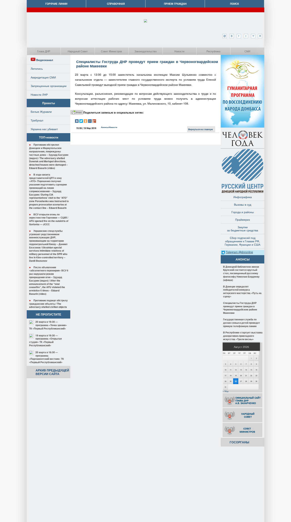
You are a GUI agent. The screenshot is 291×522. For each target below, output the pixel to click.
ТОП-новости (48, 137)
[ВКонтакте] (77, 121)
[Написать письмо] (224, 36)
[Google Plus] (94, 121)
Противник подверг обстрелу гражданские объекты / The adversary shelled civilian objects (48, 304)
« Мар (226, 391)
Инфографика (242, 197)
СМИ (247, 51)
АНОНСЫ (243, 259)
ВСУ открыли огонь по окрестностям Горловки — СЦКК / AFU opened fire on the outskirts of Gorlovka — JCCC (48, 219)
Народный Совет (78, 51)
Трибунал (37, 120)
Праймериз (242, 219)
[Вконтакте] (231, 36)
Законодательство (145, 51)
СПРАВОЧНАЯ (116, 4)
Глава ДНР (43, 51)
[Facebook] (239, 36)
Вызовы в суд (242, 204)
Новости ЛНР (39, 94)
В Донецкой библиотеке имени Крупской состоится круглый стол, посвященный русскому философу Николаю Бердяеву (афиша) (241, 273)
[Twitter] (246, 36)
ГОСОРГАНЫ (239, 442)
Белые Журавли (41, 112)
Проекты (48, 103)
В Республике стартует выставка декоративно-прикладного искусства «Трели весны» (242, 336)
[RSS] (260, 36)
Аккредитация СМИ (43, 77)
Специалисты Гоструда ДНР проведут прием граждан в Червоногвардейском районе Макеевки (147, 64)
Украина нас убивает (44, 129)
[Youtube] (253, 36)
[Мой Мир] (90, 121)
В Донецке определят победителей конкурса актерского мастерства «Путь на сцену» (242, 291)
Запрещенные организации (49, 86)
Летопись (37, 69)
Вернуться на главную (200, 129)
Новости (179, 51)
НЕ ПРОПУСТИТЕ (48, 314)
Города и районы (242, 212)
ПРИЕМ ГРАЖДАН (175, 4)
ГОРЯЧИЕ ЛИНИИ (56, 4)
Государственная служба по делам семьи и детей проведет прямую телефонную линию (241, 323)
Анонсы (105, 127)
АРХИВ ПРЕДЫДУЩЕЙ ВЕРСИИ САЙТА (52, 372)
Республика (213, 51)
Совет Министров (111, 51)
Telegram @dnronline (239, 252)
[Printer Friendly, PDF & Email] (76, 112)
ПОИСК (234, 4)
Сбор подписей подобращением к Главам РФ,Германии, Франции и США (242, 241)
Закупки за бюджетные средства (242, 228)
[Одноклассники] (85, 121)
